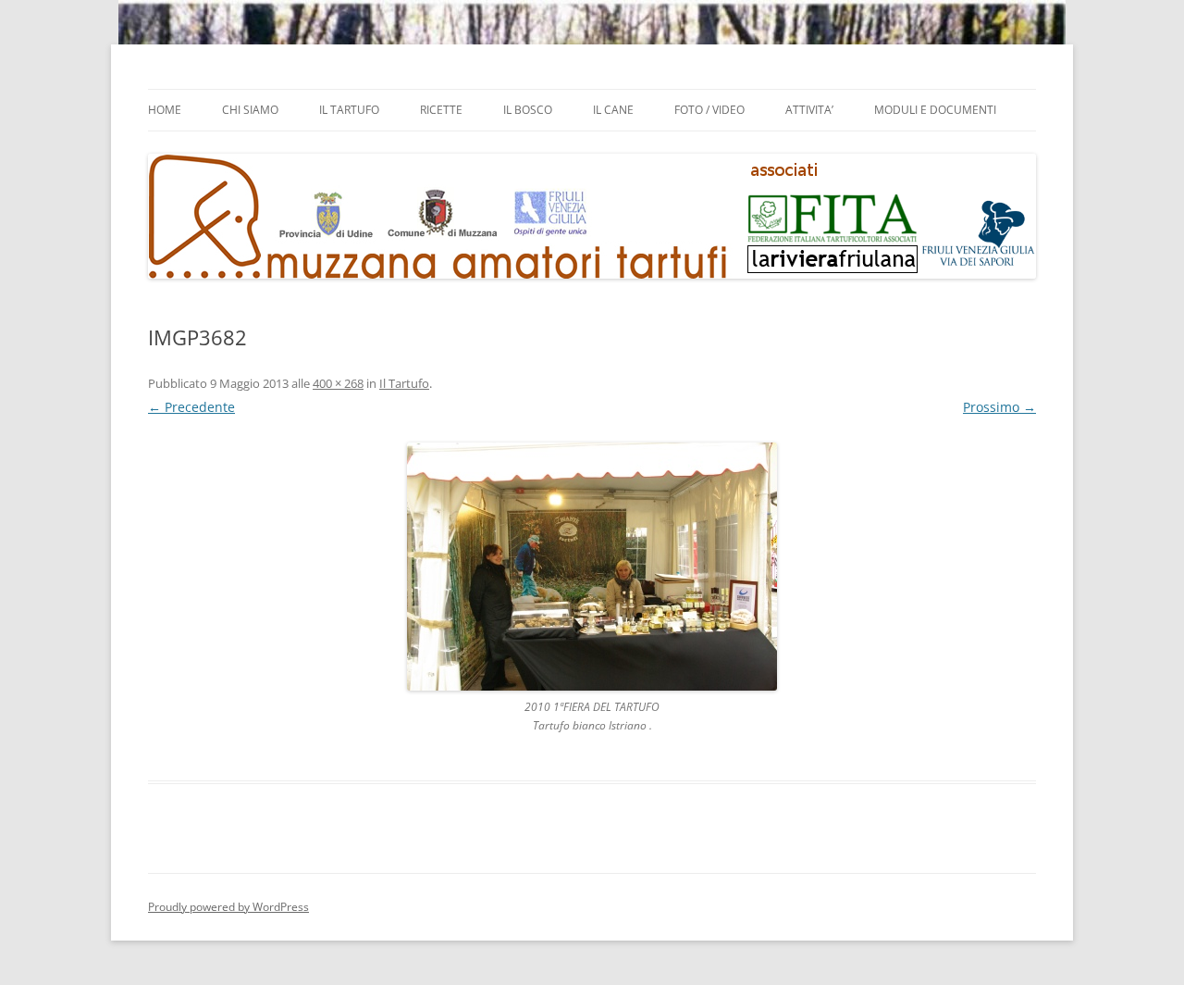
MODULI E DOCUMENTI (935, 110)
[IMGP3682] (592, 567)
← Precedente (191, 407)
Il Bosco (527, 110)
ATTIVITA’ (809, 110)
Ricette (441, 110)
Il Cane (613, 110)
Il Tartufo (349, 110)
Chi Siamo (250, 110)
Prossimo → (999, 407)
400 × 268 (338, 383)
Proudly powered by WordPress (228, 907)
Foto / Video (709, 110)
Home (164, 110)
